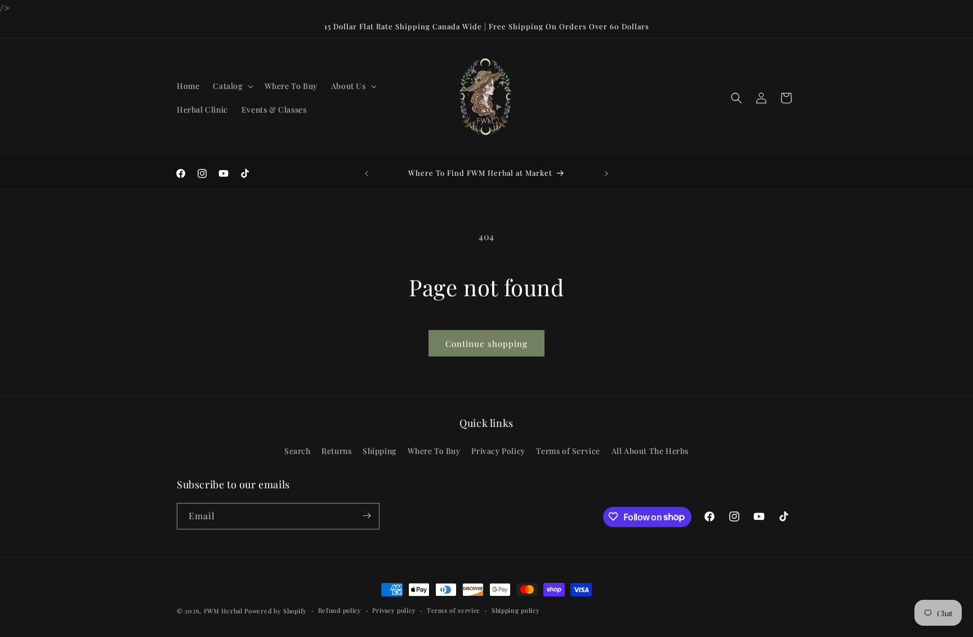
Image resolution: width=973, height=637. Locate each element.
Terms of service (453, 610)
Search (297, 451)
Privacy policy (394, 610)
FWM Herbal (223, 611)
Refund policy (339, 610)
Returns (336, 451)
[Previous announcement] (366, 173)
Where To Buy (434, 451)
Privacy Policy (498, 451)
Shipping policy (516, 610)
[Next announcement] (606, 173)
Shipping (379, 451)
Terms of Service (568, 451)
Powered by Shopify (275, 611)
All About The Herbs (650, 451)
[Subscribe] (366, 515)
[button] (231, 86)
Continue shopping (486, 343)
